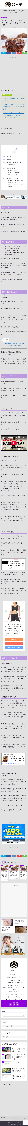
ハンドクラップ (12, 170)
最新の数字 (10, 156)
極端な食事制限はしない (14, 183)
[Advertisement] (14, 73)
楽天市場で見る (14, 643)
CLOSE (14, 152)
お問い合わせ (19, 1122)
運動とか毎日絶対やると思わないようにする (16, 185)
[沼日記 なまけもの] (14, 7)
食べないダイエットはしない (15, 180)
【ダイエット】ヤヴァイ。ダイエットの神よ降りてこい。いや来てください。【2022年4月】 (13, 115)
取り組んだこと (11, 159)
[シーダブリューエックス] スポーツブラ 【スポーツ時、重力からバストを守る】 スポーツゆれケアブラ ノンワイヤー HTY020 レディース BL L (14, 629)
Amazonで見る (14, 639)
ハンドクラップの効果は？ (15, 172)
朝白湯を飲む (11, 165)
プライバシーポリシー (10, 1122)
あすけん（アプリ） (12, 168)
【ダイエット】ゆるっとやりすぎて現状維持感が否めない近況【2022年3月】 (13, 107)
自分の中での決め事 (12, 178)
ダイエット (4, 17)
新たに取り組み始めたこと (14, 162)
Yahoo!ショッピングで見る (14, 647)
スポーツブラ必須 (12, 175)
